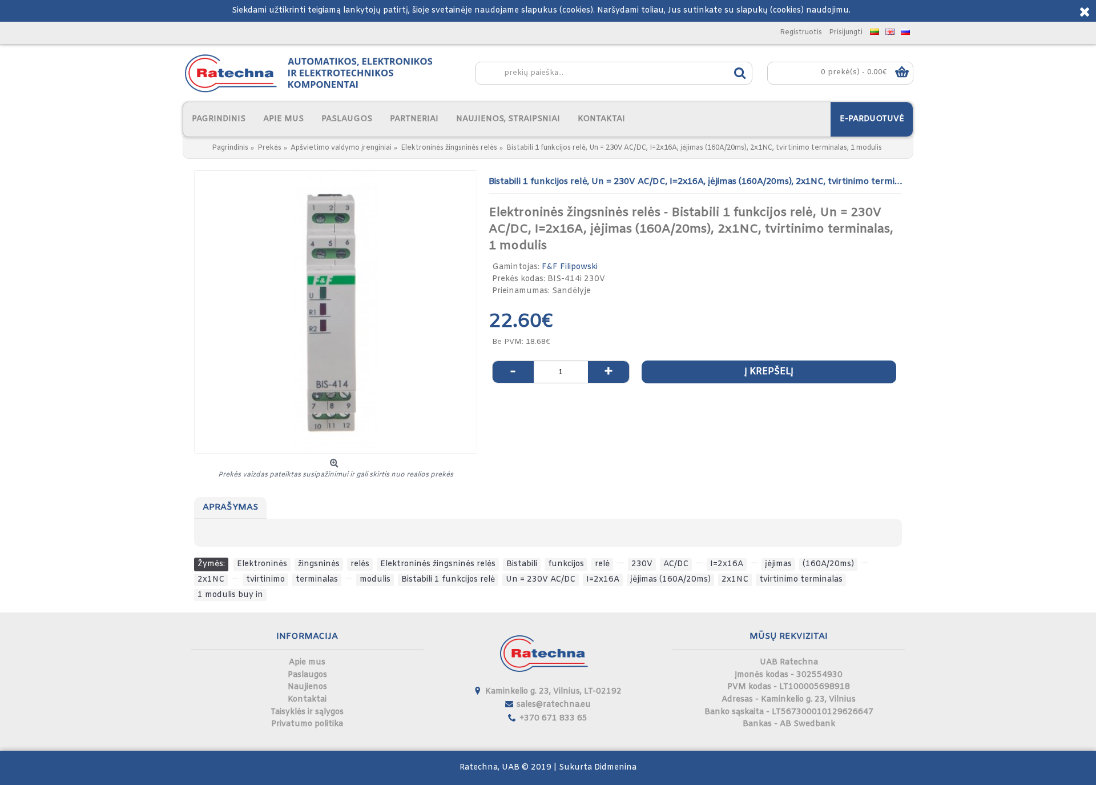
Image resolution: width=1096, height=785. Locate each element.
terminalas (317, 579)
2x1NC (211, 579)
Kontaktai (307, 699)
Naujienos (307, 687)
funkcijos (566, 564)
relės (359, 564)
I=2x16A (726, 564)
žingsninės (319, 564)
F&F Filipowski (570, 267)
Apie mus (307, 662)
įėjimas (778, 564)
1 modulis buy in (230, 595)
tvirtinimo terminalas (801, 579)
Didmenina (615, 767)
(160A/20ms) (828, 564)
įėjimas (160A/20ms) (670, 579)
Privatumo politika (307, 724)
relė (602, 564)
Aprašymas (230, 507)
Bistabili (521, 564)
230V (641, 564)
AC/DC (675, 564)
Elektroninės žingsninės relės (437, 564)
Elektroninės (262, 564)
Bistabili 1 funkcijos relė (448, 579)
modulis (375, 579)
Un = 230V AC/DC (540, 579)
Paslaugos (307, 675)
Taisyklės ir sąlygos (307, 712)
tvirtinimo (265, 579)
